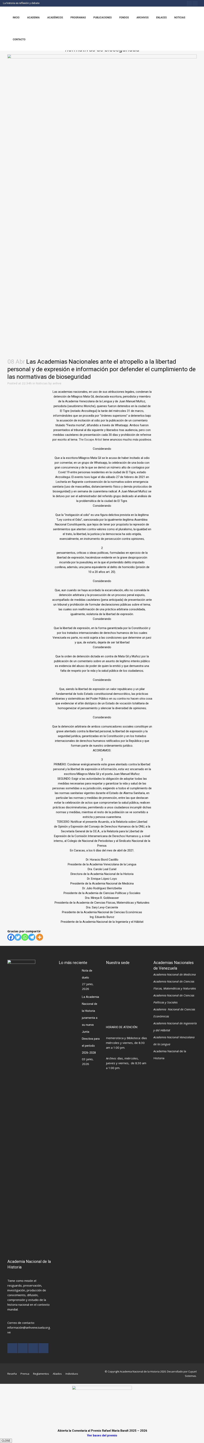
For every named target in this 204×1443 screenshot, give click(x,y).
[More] (39, 937)
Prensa (25, 1373)
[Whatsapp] (24, 937)
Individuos (72, 1373)
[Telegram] (31, 937)
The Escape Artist (90, 439)
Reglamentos (41, 1373)
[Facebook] (10, 937)
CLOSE (6, 1440)
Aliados (57, 1373)
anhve (57, 383)
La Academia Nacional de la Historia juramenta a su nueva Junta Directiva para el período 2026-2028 (91, 1024)
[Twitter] (17, 937)
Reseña (12, 1373)
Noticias (42, 383)
